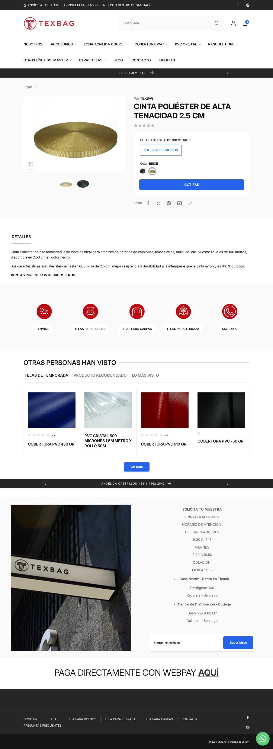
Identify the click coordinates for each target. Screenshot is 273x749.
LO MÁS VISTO (145, 375)
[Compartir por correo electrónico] (179, 203)
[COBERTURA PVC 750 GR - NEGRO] (198, 433)
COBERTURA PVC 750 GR (220, 441)
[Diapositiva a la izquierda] (45, 73)
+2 (166, 435)
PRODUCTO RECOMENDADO (100, 375)
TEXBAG (144, 98)
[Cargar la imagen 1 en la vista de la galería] (66, 184)
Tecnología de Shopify (238, 741)
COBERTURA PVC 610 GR (163, 444)
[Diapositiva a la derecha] (227, 73)
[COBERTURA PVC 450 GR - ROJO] (43, 435)
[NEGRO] (143, 171)
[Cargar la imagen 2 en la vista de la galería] (83, 184)
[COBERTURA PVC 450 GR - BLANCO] (34, 435)
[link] (87, 5)
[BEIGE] (152, 171)
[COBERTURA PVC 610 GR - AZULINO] (147, 435)
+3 (53, 435)
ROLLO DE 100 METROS (161, 150)
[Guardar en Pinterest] (169, 203)
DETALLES (21, 236)
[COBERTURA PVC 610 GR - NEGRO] (161, 435)
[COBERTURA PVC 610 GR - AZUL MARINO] (142, 435)
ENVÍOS (43, 329)
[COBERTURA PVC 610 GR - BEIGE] (151, 435)
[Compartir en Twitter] (158, 203)
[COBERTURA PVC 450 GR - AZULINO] (29, 435)
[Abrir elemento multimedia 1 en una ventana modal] (74, 134)
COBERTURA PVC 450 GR (51, 444)
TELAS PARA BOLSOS (90, 329)
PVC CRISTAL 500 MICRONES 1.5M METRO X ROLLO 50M (108, 441)
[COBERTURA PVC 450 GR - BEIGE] (38, 435)
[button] (246, 23)
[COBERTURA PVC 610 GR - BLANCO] (156, 435)
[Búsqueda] (217, 23)
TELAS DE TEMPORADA (46, 375)
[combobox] (171, 23)
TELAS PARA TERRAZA (183, 329)
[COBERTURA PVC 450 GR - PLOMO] (48, 435)
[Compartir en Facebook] (148, 203)
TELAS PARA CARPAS (136, 329)
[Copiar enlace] (190, 203)
